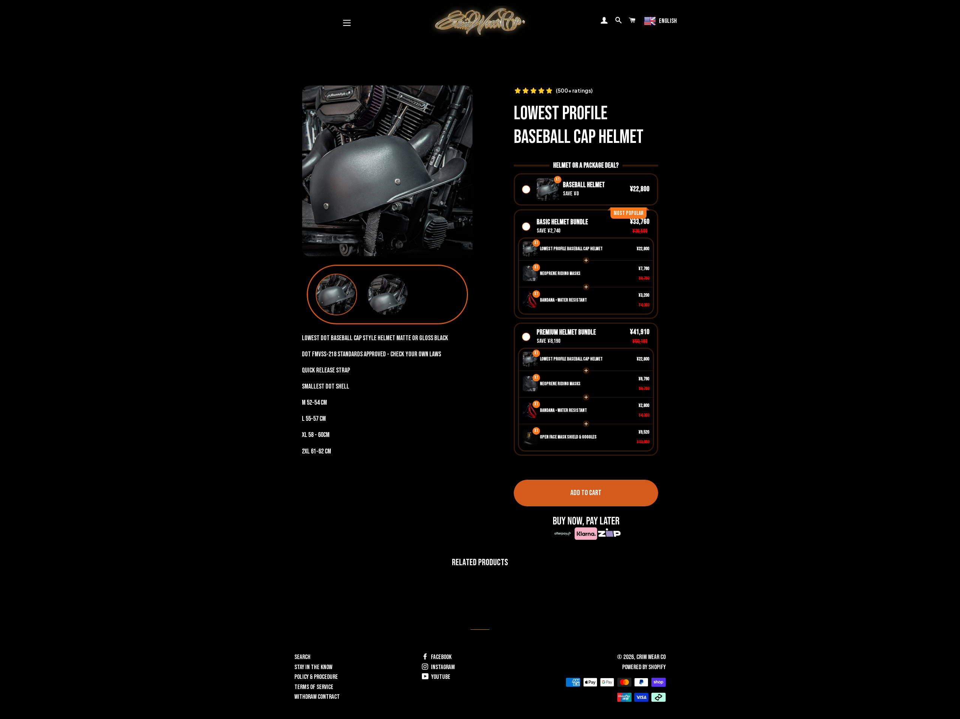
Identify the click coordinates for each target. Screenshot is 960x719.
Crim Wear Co (651, 657)
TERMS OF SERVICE (313, 687)
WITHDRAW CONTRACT (317, 697)
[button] (336, 294)
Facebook (441, 657)
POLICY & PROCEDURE (316, 677)
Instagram (442, 667)
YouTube (440, 677)
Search (302, 657)
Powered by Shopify (644, 667)
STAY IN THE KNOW (313, 667)
